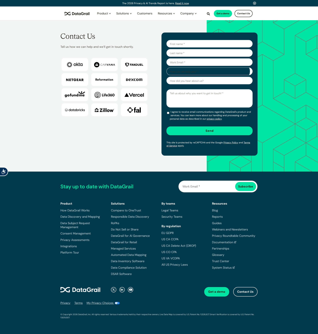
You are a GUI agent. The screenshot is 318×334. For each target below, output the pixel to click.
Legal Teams (169, 210)
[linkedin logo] (122, 289)
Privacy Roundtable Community (233, 236)
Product (102, 13)
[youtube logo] (130, 289)
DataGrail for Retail (124, 242)
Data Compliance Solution (129, 268)
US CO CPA (169, 252)
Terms (78, 303)
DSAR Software (121, 274)
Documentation (222, 242)
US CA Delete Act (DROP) (178, 246)
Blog (215, 210)
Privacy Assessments (74, 240)
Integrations (68, 246)
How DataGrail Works (75, 210)
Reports (217, 217)
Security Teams (171, 217)
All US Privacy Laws (174, 265)
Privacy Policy (230, 142)
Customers (144, 13)
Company (187, 13)
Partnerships (220, 249)
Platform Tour (69, 253)
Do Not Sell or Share (124, 229)
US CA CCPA (170, 239)
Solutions (122, 13)
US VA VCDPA (170, 258)
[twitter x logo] (113, 289)
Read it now (182, 3)
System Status (222, 268)
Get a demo (222, 13)
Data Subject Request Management (75, 225)
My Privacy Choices (100, 303)
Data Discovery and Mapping (80, 217)
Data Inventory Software (127, 261)
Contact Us (243, 13)
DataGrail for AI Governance (130, 236)
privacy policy (214, 118)
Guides (217, 223)
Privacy (65, 303)
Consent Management (75, 233)
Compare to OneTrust (126, 210)
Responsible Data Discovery (130, 217)
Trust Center (220, 261)
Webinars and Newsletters (230, 229)
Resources (165, 13)
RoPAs (115, 223)
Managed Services (123, 249)
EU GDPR (167, 233)
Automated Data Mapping (128, 255)
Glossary (218, 255)
